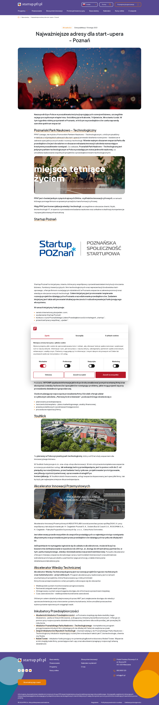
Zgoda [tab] (47, 336)
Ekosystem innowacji (89, 659)
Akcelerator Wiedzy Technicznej (57, 567)
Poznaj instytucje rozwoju (125, 4)
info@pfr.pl (121, 675)
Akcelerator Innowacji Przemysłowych (62, 486)
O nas (83, 667)
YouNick (40, 416)
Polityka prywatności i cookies (111, 702)
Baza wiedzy (25, 17)
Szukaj (104, 4)
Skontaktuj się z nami (32, 682)
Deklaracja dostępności (133, 702)
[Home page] (18, 17)
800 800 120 (121, 670)
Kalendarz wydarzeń (88, 663)
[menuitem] (37, 11)
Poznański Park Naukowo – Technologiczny (65, 130)
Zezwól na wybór (79, 375)
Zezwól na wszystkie (110, 375)
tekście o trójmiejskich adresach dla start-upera (57, 137)
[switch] (67, 366)
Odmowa (48, 375)
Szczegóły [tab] (80, 336)
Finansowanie (55, 663)
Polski (88, 4)
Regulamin (94, 702)
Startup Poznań (45, 219)
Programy (53, 667)
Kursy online (54, 670)
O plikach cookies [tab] (112, 336)
